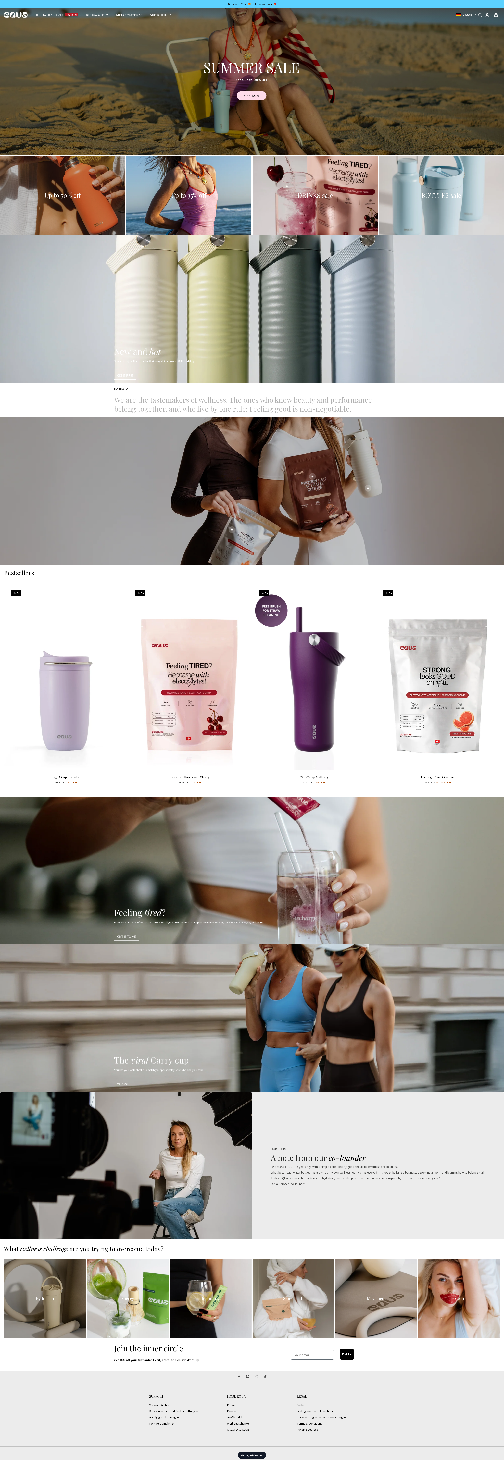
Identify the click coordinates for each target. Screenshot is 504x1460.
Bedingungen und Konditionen (316, 1411)
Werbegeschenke (238, 1423)
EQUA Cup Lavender (66, 777)
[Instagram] (256, 1376)
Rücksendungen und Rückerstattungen (173, 1411)
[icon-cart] (495, 15)
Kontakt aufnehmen (162, 1423)
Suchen (301, 1405)
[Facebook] (239, 1376)
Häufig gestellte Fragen (164, 1417)
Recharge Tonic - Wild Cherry (190, 777)
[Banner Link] (252, 309)
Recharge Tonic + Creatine (438, 777)
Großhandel (234, 1417)
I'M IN (347, 1354)
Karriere (232, 1411)
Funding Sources (307, 1429)
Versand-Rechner (160, 1405)
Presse (231, 1405)
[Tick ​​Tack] (265, 1376)
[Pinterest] (247, 1376)
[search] (480, 15)
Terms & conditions (309, 1423)
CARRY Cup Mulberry (314, 777)
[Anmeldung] (487, 15)
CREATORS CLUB (238, 1429)
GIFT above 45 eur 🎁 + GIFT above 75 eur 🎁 (252, 3)
